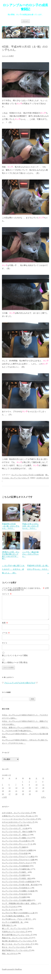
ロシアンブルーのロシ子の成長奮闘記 (25, 7)
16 (30, 788)
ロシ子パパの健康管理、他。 (13, 922)
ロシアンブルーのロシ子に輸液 (14, 847)
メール (6, 633)
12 (3, 788)
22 (23, 791)
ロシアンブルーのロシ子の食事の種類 (16, 900)
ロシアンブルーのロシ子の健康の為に (16, 869)
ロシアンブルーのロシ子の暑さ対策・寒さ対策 (20, 885)
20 (9, 791)
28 (16, 794)
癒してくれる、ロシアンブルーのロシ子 (17, 944)
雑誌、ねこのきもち (9, 953)
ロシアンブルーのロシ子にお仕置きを (16, 841)
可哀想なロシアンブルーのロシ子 (14, 932)
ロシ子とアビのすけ (9, 907)
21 (16, 791)
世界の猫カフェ (8, 925)
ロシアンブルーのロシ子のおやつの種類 (17, 850)
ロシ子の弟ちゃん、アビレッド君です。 (17, 919)
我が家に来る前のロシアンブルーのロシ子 (18, 941)
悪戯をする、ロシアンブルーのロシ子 (16, 938)
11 (43, 785)
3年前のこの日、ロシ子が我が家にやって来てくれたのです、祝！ (10, 555)
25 (43, 791)
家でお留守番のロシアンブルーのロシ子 (17, 935)
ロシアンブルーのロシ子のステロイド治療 (18, 860)
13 (9, 788)
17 (36, 788)
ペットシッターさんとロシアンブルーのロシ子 (20, 819)
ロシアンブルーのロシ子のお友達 (14, 853)
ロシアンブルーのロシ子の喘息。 (14, 872)
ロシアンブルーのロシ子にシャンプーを (17, 844)
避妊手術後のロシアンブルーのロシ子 (16, 950)
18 (43, 788)
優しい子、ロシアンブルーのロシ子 (15, 928)
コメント (7, 594)
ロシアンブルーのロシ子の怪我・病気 (16, 878)
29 (23, 794)
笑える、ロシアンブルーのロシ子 (14, 947)
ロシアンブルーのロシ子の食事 (14, 897)
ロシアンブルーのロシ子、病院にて (15, 835)
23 (30, 791)
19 (3, 791)
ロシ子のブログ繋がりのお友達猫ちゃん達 (18, 913)
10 (36, 785)
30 (30, 794)
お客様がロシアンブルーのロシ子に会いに (18, 816)
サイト (4, 643)
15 (23, 788)
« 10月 (4, 797)
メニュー (25, 21)
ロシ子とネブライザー (10, 910)
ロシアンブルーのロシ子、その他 (14, 828)
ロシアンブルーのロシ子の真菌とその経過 (18, 891)
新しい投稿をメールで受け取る (15, 662)
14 (16, 788)
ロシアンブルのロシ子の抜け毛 (14, 825)
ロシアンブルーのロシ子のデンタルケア (17, 863)
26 (3, 794)
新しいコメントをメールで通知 (15, 655)
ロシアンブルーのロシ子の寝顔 (14, 875)
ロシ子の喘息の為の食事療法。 (14, 916)
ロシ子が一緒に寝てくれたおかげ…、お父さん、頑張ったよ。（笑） (13, 569)
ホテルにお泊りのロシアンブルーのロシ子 (18, 822)
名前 (5, 623)
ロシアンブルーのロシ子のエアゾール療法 (18, 857)
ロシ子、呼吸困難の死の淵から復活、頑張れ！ (20, 903)
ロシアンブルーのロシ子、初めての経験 (17, 832)
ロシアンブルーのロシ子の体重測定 (15, 866)
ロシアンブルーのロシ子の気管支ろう (16, 888)
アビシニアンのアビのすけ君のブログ (19, 683)
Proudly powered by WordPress (12, 969)
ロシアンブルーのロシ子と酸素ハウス (16, 838)
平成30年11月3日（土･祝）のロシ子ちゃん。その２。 (38, 569)
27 (9, 794)
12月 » (43, 797)
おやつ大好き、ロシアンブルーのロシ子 (17, 813)
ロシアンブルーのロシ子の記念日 (14, 894)
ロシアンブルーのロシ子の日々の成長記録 (27, 475)
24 (36, 791)
